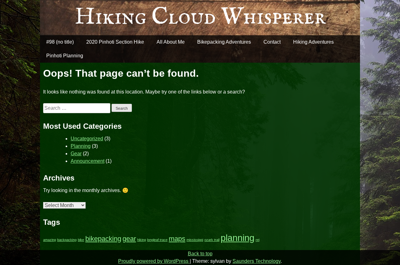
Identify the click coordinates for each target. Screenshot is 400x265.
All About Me (171, 42)
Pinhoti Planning (64, 55)
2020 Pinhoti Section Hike (115, 42)
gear (129, 239)
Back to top (200, 253)
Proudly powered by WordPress (154, 261)
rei (257, 240)
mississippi (195, 240)
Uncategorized (87, 138)
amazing (49, 240)
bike (81, 240)
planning (237, 238)
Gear (76, 153)
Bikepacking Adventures (224, 42)
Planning (81, 146)
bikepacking (103, 239)
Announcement (87, 161)
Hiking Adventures (313, 42)
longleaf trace (157, 240)
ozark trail (211, 240)
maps (177, 239)
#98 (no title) (60, 42)
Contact (272, 42)
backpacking (67, 240)
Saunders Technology (256, 261)
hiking (141, 240)
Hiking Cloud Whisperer (200, 17)
